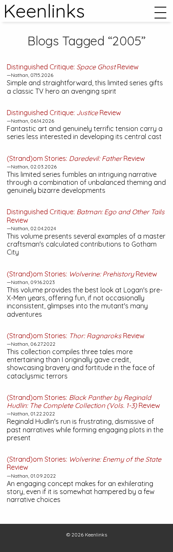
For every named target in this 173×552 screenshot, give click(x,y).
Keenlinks (96, 534)
